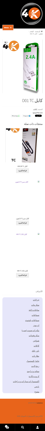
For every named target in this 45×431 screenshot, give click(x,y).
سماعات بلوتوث (32, 320)
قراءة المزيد (22, 171)
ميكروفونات (34, 335)
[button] (5, 42)
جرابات (36, 299)
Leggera (40, 403)
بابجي (36, 386)
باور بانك (35, 350)
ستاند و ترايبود (33, 371)
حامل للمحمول (32, 361)
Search (22, 427)
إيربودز (36, 325)
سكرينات (35, 305)
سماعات (35, 315)
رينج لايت (35, 366)
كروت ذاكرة (34, 376)
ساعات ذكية (34, 310)
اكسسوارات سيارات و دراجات (26, 381)
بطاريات (35, 356)
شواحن (36, 340)
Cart (10, 425)
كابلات (41, 34)
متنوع (37, 391)
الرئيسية (37, 31)
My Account (37, 427)
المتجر (32, 31)
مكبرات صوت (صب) (30, 330)
